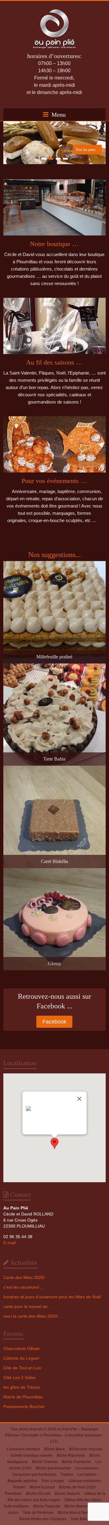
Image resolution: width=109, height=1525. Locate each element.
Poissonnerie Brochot (23, 1406)
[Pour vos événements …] (54, 446)
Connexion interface (23, 1449)
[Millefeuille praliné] (54, 563)
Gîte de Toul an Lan (22, 1367)
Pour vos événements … (54, 481)
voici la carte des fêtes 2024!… (32, 1316)
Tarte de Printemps (38, 1512)
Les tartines (87, 1474)
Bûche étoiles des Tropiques (42, 1519)
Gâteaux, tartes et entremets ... (78, 150)
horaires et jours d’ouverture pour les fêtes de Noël (52, 1296)
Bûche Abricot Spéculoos (78, 1512)
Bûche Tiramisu (45, 1462)
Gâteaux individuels (84, 1481)
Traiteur (67, 1474)
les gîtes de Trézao (21, 1387)
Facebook (54, 1022)
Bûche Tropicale (46, 1506)
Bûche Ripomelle (71, 1455)
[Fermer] (79, 1099)
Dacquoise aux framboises (34, 1474)
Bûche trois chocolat (85, 1449)
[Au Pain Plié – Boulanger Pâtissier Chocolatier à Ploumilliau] (54, 8)
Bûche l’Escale (38, 1493)
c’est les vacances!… (23, 1287)
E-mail (9, 1242)
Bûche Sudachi (67, 1493)
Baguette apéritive (23, 1481)
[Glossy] (54, 871)
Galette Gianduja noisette (31, 1455)
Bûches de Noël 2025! (77, 1487)
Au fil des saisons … (54, 362)
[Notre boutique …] (54, 209)
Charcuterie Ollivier (21, 1348)
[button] (54, 1143)
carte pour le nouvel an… (27, 1306)
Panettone (13, 1493)
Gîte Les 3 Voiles (19, 1377)
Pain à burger (53, 1481)
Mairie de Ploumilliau (23, 1396)
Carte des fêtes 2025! (24, 1277)
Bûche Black (54, 1449)
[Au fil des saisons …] (54, 328)
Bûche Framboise (76, 1462)
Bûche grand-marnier (53, 1468)
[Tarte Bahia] (54, 666)
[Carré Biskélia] (54, 768)
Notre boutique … (54, 244)
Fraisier (19, 1487)
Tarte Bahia (80, 1519)
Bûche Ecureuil (42, 1487)
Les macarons (86, 1468)
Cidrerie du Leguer (21, 1358)
